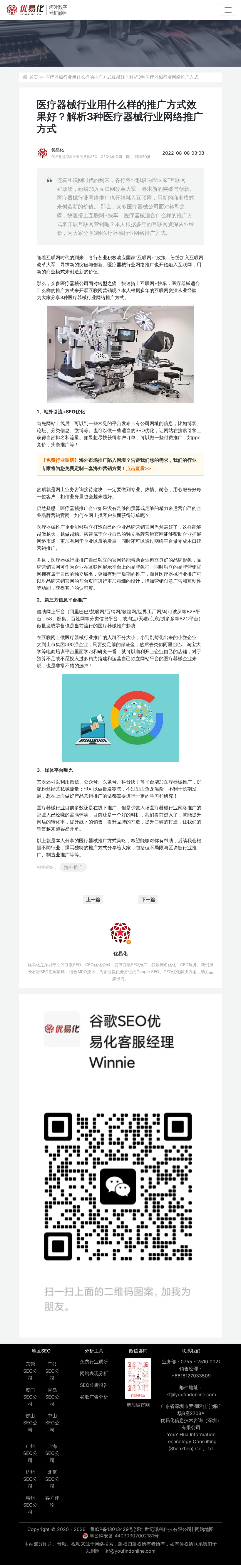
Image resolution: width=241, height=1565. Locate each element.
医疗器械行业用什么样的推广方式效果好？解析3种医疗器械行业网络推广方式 (122, 77)
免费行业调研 (94, 1361)
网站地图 (204, 1529)
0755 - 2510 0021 (200, 1361)
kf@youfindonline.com (191, 1394)
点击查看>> (138, 468)
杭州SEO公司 (30, 1479)
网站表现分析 (94, 1373)
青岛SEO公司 (52, 1397)
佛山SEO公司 (30, 1423)
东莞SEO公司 (30, 1371)
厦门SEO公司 (30, 1397)
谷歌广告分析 (94, 1397)
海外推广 (73, 867)
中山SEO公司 (52, 1423)
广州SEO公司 (30, 1453)
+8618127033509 (191, 1376)
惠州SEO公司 (30, 1505)
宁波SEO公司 (52, 1371)
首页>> (36, 77)
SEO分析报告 (94, 1385)
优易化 (57, 149)
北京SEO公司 (52, 1479)
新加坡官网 (138, 1405)
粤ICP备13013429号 (111, 1529)
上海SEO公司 (52, 1453)
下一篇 (148, 899)
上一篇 (93, 899)
